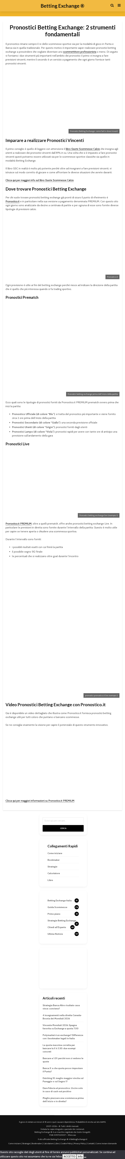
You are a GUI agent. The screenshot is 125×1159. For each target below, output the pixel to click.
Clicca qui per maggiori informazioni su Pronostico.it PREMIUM (40, 800)
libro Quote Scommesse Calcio (83, 148)
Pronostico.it (13, 201)
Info (80, 1156)
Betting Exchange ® (62, 6)
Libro (50, 880)
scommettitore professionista (79, 51)
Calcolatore (54, 873)
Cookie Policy (66, 1143)
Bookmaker (54, 859)
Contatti (90, 1143)
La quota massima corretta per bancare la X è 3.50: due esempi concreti (59, 1048)
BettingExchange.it (78, 1139)
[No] (85, 1157)
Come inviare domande (106, 1143)
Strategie (52, 866)
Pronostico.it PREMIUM (19, 523)
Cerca (63, 828)
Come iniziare (55, 853)
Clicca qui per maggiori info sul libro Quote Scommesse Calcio (40, 180)
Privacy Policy (80, 1143)
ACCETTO (69, 1156)
